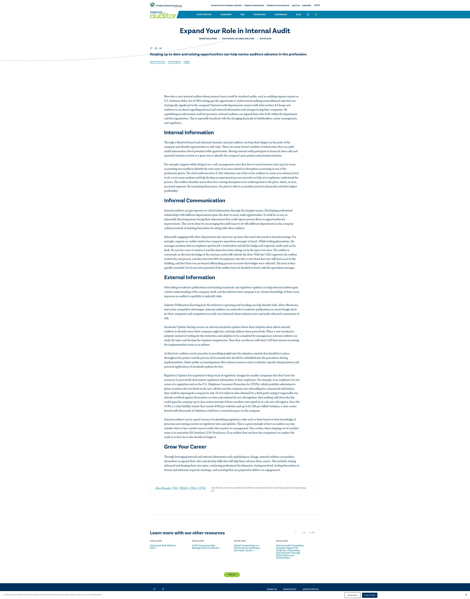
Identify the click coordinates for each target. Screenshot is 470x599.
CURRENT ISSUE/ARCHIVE (254, 6)
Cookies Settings (352, 595)
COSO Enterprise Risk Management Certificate (205, 547)
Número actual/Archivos (278, 6)
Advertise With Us (311, 589)
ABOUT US (296, 6)
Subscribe (306, 6)
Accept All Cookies (369, 595)
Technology (259, 14)
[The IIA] (166, 5)
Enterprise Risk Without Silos (163, 547)
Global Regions (174, 62)
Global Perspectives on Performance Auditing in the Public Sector (247, 548)
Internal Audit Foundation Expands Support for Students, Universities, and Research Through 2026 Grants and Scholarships (290, 551)
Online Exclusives (157, 62)
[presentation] (297, 532)
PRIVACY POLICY (289, 589)
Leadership (226, 14)
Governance (281, 14)
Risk (243, 14)
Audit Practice (204, 14)
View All (232, 575)
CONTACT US (272, 589)
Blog (298, 14)
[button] (302, 532)
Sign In (317, 5)
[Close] (466, 594)
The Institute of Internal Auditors (226, 6)
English (187, 62)
